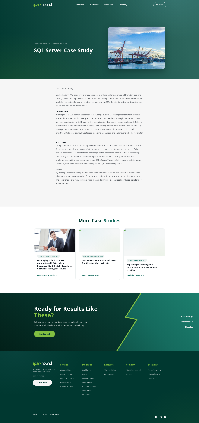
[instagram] (161, 416)
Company (123, 4)
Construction (87, 390)
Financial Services (89, 386)
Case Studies (39, 43)
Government (87, 382)
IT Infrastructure (66, 386)
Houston (189, 327)
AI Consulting (65, 370)
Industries (94, 4)
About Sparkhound (133, 370)
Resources (108, 4)
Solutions (80, 4)
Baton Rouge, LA (154, 370)
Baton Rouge (187, 316)
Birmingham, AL (154, 374)
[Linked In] (165, 416)
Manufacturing (88, 378)
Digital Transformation (57, 43)
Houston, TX (152, 378)
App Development (67, 378)
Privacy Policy (54, 414)
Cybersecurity (65, 382)
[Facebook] (156, 416)
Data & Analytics (66, 374)
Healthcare (86, 370)
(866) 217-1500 (38, 376)
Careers (129, 374)
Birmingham (187, 321)
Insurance (86, 394)
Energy (85, 374)
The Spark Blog (110, 370)
